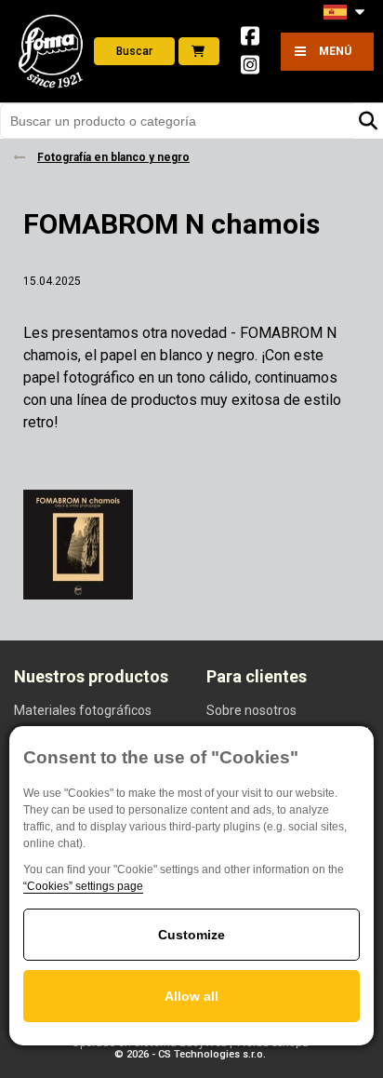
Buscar (134, 51)
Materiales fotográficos (83, 710)
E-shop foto (198, 51)
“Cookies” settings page (83, 886)
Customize (191, 934)
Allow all (191, 996)
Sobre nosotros (251, 710)
